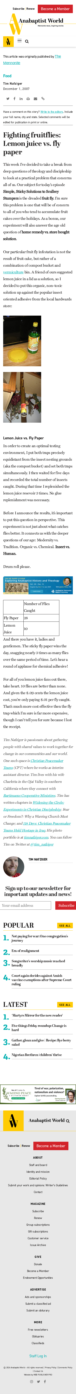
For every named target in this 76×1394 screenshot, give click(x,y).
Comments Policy (65, 1367)
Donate (38, 1264)
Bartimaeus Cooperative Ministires (29, 795)
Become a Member (55, 8)
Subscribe (18, 9)
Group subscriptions (38, 1225)
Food (7, 76)
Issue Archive (38, 1245)
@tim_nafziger (41, 844)
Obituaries (38, 1336)
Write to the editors (52, 112)
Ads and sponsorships (38, 1297)
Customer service (38, 1238)
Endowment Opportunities (38, 1278)
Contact (38, 1192)
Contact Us (38, 1371)
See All (65, 925)
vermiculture (13, 272)
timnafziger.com (36, 837)
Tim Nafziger (12, 83)
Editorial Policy (38, 1179)
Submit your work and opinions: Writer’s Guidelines (38, 1185)
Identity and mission (38, 1172)
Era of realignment (25, 951)
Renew (30, 9)
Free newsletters (38, 1330)
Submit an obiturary (38, 1310)
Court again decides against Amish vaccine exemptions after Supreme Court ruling (42, 980)
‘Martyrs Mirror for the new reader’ (37, 1016)
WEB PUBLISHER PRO (43, 1374)
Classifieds (38, 1343)
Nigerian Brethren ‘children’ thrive (37, 1055)
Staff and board (38, 1165)
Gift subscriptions (38, 1232)
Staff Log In (38, 1356)
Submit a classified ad (38, 1304)
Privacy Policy (50, 1367)
